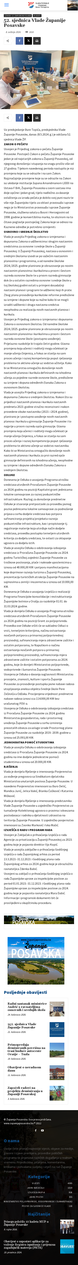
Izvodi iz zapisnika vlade (18, 15)
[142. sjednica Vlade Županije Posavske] (57, 1029)
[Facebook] (19, 41)
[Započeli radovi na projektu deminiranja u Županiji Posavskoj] (57, 1093)
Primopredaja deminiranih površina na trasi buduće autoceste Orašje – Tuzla (26, 1049)
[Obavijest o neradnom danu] (57, 1072)
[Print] (37, 41)
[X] (28, 41)
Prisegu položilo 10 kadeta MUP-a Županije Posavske (26, 1223)
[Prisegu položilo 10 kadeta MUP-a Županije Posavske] (67, 1227)
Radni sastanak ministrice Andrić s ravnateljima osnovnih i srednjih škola (27, 1007)
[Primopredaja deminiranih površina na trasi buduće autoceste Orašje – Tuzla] (57, 1050)
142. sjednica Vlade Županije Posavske (22, 1026)
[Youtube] (42, 1130)
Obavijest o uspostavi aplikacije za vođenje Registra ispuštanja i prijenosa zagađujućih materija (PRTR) (29, 1245)
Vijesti (37, 15)
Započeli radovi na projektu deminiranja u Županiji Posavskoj (25, 1091)
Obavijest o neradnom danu (24, 1069)
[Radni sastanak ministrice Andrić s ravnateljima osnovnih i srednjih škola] (57, 1009)
